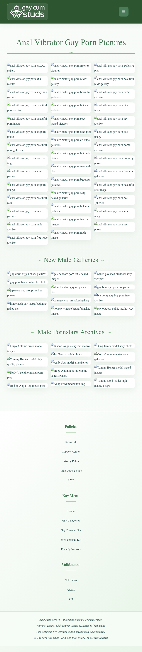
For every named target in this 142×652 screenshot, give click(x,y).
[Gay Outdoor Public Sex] (114, 311)
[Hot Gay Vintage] (71, 311)
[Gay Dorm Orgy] (27, 273)
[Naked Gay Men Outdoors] (114, 276)
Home (71, 511)
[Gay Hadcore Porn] (71, 276)
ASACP (71, 589)
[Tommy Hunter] (27, 362)
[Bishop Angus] (27, 385)
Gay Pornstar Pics (71, 530)
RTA (71, 599)
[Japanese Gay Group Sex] (27, 293)
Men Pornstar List (71, 539)
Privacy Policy (71, 461)
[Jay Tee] (71, 354)
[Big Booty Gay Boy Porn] (114, 298)
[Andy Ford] (71, 383)
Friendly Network (71, 549)
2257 (71, 480)
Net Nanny (71, 580)
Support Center (71, 451)
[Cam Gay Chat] (71, 300)
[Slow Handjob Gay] (71, 290)
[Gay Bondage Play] (114, 287)
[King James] (114, 345)
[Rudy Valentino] (27, 375)
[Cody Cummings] (114, 357)
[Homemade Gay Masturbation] (27, 306)
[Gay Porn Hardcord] (27, 281)
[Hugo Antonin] (27, 348)
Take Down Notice (71, 470)
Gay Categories (71, 520)
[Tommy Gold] (114, 383)
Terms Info (71, 442)
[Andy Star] (71, 362)
